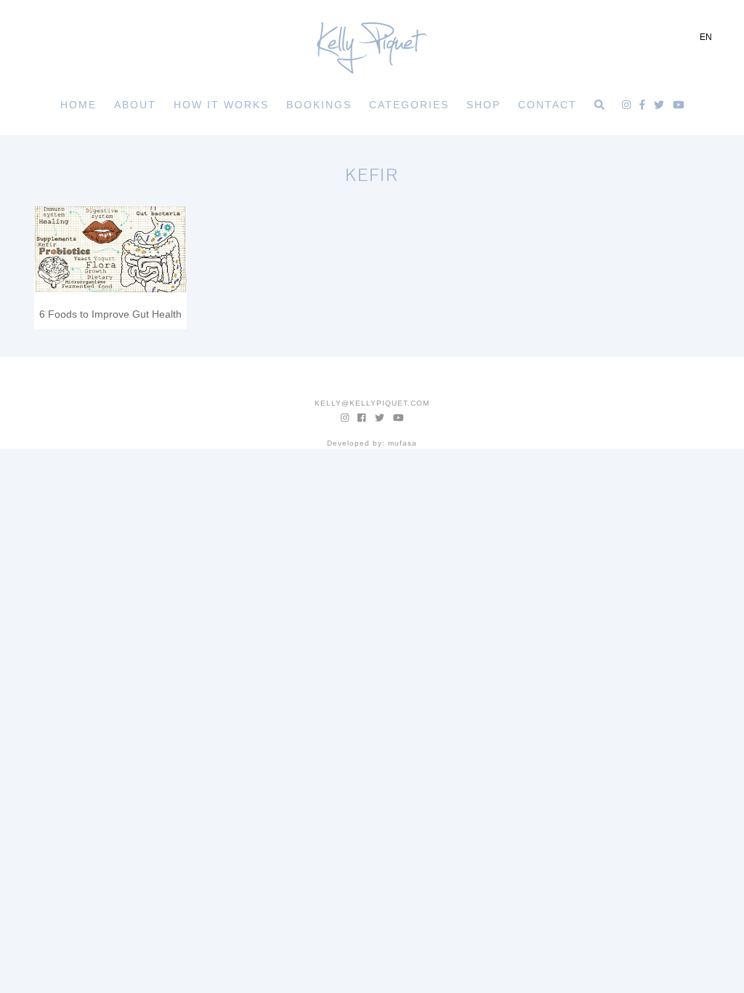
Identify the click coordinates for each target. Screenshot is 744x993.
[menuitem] (706, 36)
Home (78, 104)
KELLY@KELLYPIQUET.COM (372, 403)
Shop (483, 104)
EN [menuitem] (706, 37)
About (135, 104)
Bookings (319, 104)
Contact (547, 104)
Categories (409, 104)
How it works (221, 104)
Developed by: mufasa (372, 443)
